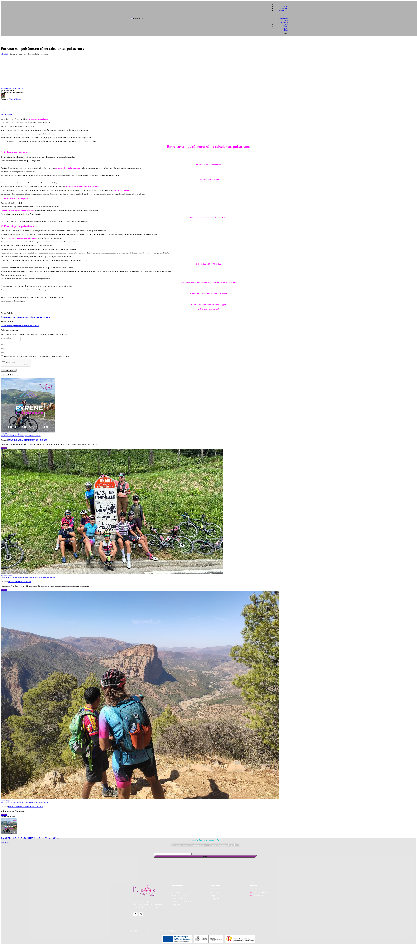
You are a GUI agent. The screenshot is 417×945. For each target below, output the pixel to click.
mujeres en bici (49, 577)
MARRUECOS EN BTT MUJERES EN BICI (25, 807)
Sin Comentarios (6, 114)
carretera (4, 436)
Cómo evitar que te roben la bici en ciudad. (20, 326)
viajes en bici (43, 802)
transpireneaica (35, 436)
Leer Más (4, 448)
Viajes (8, 801)
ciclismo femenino (13, 436)
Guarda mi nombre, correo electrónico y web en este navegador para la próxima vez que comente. (36, 356)
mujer (22, 436)
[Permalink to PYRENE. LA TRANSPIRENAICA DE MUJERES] (28, 432)
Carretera (9, 434)
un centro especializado (120, 190)
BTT (2, 802)
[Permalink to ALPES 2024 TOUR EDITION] (112, 573)
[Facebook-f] (135, 914)
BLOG (7, 54)
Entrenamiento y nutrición (15, 88)
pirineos (27, 436)
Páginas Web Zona (168, 931)
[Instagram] (141, 914)
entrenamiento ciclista (20, 577)
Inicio (3, 54)
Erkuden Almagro (15, 99)
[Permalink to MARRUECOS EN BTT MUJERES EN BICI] (140, 799)
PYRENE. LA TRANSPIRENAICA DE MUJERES (27, 440)
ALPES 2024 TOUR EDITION (19, 582)
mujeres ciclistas (38, 577)
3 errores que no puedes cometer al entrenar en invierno (25, 317)
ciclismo (10, 577)
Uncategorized (18, 434)
